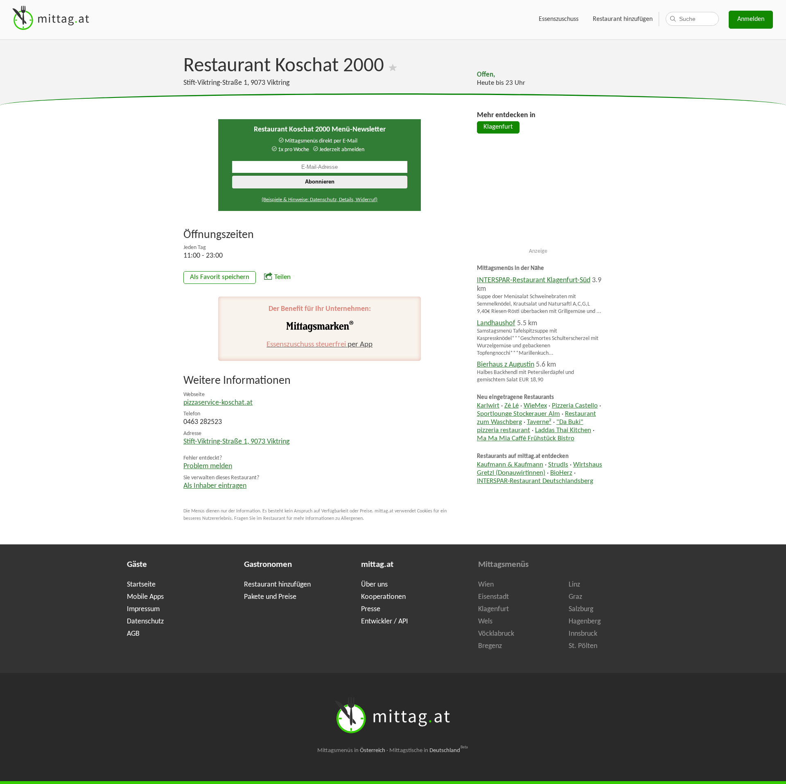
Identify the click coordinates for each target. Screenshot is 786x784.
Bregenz (490, 646)
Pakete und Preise (270, 597)
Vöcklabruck (496, 633)
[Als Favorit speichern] (392, 66)
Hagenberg (585, 621)
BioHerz (561, 473)
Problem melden (207, 466)
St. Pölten (583, 646)
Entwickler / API (384, 621)
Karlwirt (488, 406)
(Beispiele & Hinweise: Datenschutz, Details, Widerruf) (319, 199)
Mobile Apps (145, 597)
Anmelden (750, 19)
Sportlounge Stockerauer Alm (518, 414)
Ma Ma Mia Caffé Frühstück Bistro (525, 438)
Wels (485, 621)
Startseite (141, 584)
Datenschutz (145, 621)
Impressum (143, 609)
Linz (574, 584)
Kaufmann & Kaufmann (510, 465)
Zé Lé (511, 406)
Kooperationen (383, 597)
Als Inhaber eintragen (214, 486)
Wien (486, 584)
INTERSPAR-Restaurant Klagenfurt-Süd (533, 280)
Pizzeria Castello (575, 406)
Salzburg (581, 609)
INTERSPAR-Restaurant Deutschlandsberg (535, 481)
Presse (370, 609)
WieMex (535, 406)
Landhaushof (496, 323)
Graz (575, 597)
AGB (133, 633)
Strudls (558, 465)
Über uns (374, 584)
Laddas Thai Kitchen (563, 430)
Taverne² (539, 422)
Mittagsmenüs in (351, 751)
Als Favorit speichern (219, 277)
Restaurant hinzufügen (623, 19)
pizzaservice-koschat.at (218, 402)
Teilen (282, 277)
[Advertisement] (538, 194)
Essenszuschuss (558, 19)
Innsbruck (583, 633)
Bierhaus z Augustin (505, 364)
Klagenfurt (498, 127)
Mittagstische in (428, 751)
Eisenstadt (493, 597)
